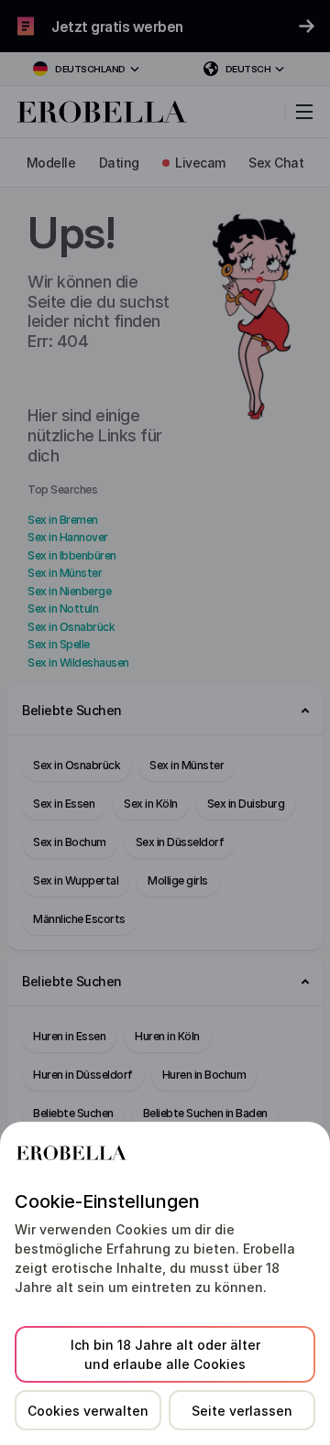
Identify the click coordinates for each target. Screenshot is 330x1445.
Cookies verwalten (88, 1410)
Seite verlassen (242, 1410)
